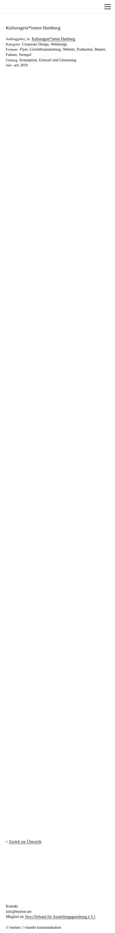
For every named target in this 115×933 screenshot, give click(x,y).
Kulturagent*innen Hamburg (53, 39)
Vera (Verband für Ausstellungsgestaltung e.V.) (60, 917)
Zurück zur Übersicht (25, 842)
